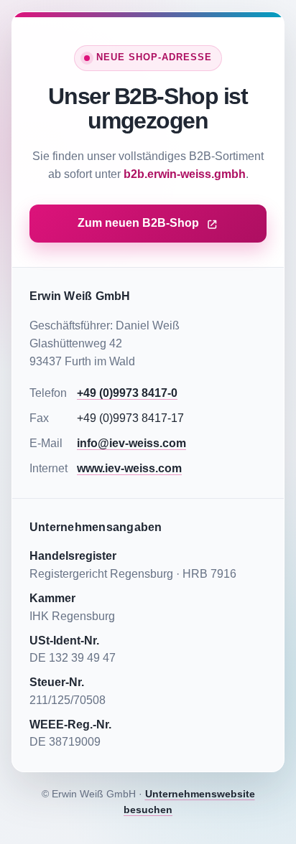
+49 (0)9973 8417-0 (127, 393)
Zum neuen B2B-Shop (138, 223)
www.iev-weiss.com (129, 468)
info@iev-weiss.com (131, 443)
